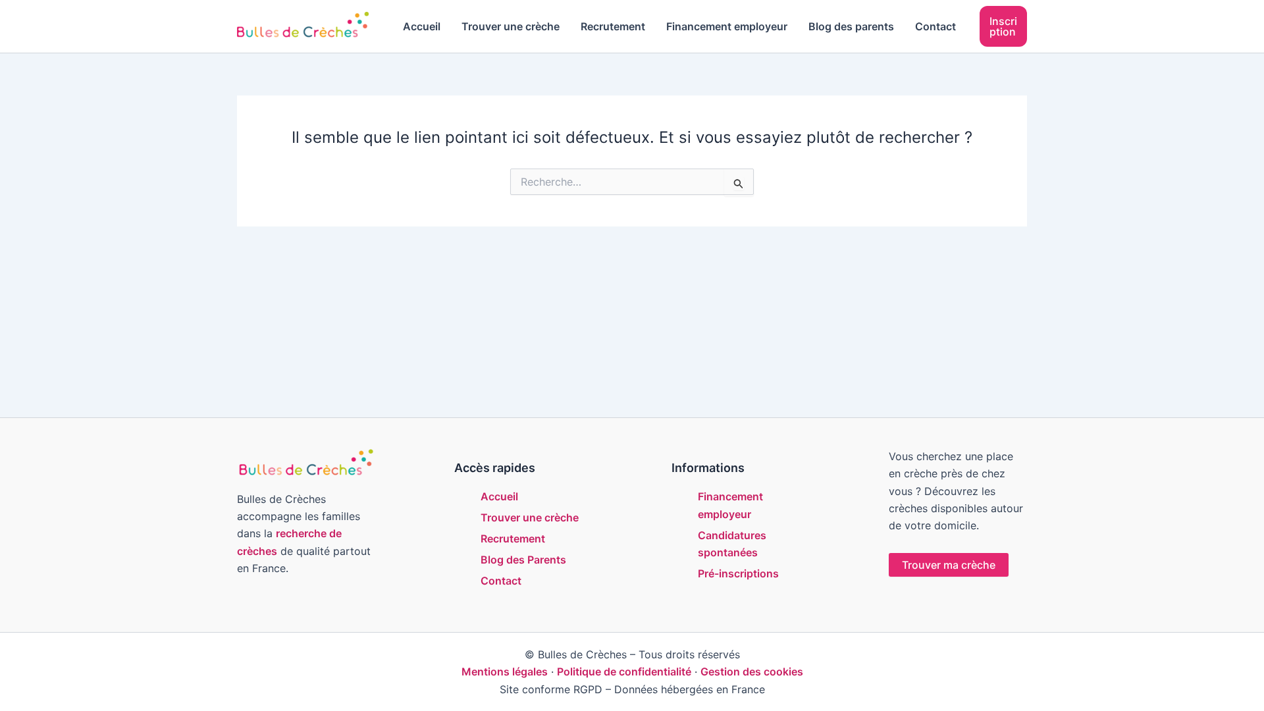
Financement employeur (726, 26)
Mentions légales (504, 671)
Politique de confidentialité (624, 671)
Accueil (421, 26)
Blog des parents (851, 26)
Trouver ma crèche (948, 564)
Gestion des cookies (751, 671)
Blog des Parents (523, 559)
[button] (1003, 26)
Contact (935, 26)
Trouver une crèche (510, 26)
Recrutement (613, 26)
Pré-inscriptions (738, 573)
